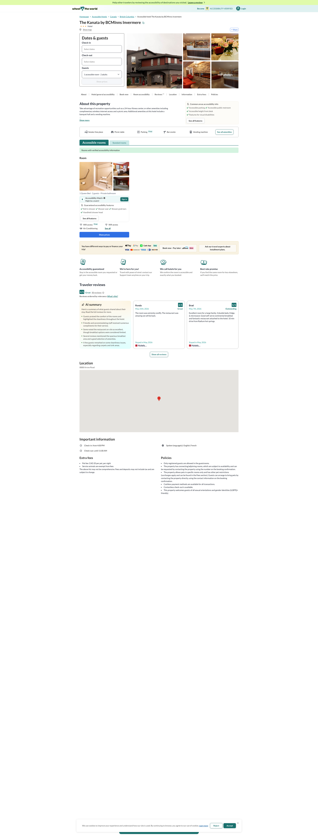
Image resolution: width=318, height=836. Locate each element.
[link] (84, 94)
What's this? (112, 296)
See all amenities (224, 132)
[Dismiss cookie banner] (238, 823)
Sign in (124, 199)
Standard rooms (119, 143)
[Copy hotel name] (143, 22)
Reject (216, 825)
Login (243, 8)
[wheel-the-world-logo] (84, 8)
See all (108, 228)
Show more (85, 120)
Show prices (102, 81)
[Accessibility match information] (104, 198)
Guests (85, 68)
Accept (230, 825)
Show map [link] (87, 29)
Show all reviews (159, 354)
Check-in (86, 42)
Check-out (87, 55)
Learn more (203, 826)
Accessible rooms (94, 142)
